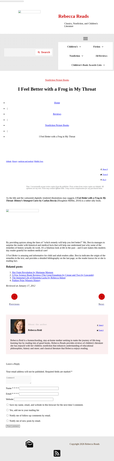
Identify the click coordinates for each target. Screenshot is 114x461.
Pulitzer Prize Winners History (26, 280)
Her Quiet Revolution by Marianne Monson (32, 272)
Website (9, 399)
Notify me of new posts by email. (25, 421)
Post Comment (13, 426)
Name (12, 388)
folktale (8, 161)
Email (12, 393)
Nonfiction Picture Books (57, 80)
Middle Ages (38, 161)
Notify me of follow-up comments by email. (30, 415)
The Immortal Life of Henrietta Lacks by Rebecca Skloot (38, 277)
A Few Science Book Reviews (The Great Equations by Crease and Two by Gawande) (53, 275)
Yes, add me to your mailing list (24, 410)
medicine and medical (25, 161)
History (14, 161)
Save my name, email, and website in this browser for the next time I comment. (46, 405)
